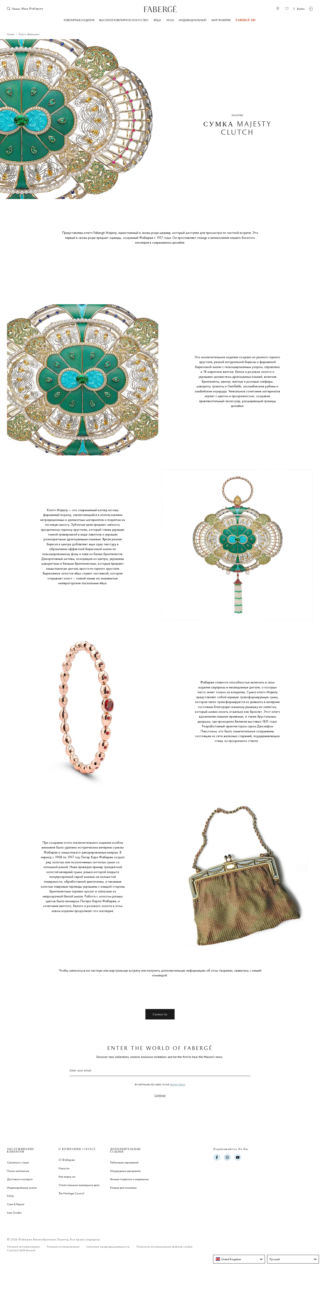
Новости (64, 1168)
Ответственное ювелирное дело (79, 1185)
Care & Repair (15, 1204)
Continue (160, 1095)
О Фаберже (67, 1160)
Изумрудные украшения (125, 1171)
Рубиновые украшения (124, 1162)
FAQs (10, 1196)
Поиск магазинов (18, 1171)
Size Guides (14, 1213)
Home (10, 34)
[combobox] (34, 9)
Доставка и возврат (20, 1179)
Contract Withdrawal (21, 1250)
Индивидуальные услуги (22, 1188)
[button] (311, 8)
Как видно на (67, 1176)
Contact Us (160, 1014)
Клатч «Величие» (29, 34)
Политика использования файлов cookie (164, 1246)
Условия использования (23, 1246)
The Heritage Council (71, 1193)
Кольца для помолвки (123, 1188)
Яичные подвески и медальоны (129, 1179)
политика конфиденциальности (108, 1246)
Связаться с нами (18, 1162)
